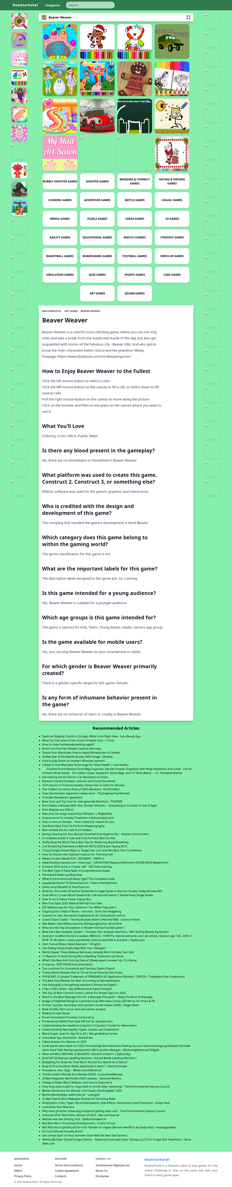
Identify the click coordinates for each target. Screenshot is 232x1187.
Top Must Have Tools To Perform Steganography (73, 826)
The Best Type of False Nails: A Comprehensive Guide (76, 871)
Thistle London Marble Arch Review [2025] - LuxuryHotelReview (82, 1074)
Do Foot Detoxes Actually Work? (62, 1131)
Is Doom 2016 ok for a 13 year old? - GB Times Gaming (77, 866)
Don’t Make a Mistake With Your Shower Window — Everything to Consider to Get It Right (99, 805)
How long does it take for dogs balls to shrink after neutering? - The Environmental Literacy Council (106, 1086)
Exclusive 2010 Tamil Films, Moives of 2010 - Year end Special (80, 1115)
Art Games (71, 311)
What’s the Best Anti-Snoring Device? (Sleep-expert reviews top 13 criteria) (89, 960)
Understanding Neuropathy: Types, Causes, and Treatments (80, 1029)
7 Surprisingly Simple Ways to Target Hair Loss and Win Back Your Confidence (91, 850)
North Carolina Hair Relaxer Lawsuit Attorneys (71, 748)
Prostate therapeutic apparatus (62, 797)
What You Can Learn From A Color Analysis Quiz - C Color (78, 740)
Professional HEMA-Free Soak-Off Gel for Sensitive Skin (77, 1021)
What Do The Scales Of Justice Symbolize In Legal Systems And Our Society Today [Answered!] (102, 891)
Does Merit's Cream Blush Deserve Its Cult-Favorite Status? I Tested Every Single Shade (97, 895)
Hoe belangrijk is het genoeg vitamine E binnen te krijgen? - (80, 985)
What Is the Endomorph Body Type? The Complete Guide (78, 879)
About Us (102, 1171)
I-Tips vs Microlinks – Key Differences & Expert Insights (77, 989)
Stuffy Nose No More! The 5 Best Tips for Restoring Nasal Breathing (85, 842)
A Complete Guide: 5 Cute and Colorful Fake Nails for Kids (79, 838)
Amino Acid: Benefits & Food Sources (65, 887)
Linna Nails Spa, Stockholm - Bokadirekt (67, 1038)
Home (18, 1165)
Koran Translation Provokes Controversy (68, 1017)
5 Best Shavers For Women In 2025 (64, 1042)
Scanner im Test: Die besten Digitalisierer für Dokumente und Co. (84, 915)
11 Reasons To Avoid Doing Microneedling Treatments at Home (82, 956)
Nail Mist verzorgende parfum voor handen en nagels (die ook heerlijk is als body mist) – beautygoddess (109, 1127)
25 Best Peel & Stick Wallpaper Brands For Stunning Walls (78, 1099)
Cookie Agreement (67, 1171)
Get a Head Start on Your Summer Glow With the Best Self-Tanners (84, 1135)
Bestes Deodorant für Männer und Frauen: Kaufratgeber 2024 (82, 1090)
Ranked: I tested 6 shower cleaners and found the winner (79, 781)
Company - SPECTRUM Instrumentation (67, 964)
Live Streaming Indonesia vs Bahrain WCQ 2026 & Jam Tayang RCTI (84, 846)
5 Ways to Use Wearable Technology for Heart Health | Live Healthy (85, 765)
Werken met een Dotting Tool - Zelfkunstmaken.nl (74, 1119)
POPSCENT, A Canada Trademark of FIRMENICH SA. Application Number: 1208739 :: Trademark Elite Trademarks (113, 976)
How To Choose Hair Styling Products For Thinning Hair (77, 854)
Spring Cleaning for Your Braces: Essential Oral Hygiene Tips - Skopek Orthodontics (95, 834)
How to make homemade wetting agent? (68, 744)
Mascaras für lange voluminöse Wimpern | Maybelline (77, 814)
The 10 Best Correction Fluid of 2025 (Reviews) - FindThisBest (81, 789)
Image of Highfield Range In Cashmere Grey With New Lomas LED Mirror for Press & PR (98, 1001)
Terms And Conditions (69, 1165)
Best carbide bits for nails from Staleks (67, 830)
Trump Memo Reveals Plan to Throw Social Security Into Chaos (82, 972)
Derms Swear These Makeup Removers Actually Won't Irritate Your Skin (88, 952)
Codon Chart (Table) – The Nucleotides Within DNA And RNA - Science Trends (91, 919)
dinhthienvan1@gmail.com (113, 1165)
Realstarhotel (25, 5)
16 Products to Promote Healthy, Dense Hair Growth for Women (83, 785)
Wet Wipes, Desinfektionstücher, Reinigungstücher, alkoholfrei (82, 924)
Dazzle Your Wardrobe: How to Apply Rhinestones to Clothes (81, 752)
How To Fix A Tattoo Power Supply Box (66, 899)
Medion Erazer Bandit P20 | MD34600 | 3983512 (73, 858)
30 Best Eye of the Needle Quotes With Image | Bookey (77, 757)
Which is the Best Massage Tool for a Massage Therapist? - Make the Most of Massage (97, 997)
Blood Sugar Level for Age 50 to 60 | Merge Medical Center (80, 1033)
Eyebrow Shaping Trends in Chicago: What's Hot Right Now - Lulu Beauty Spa (91, 736)
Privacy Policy (22, 1176)
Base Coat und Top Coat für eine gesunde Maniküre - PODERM (82, 801)
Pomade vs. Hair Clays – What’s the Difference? (72, 1070)
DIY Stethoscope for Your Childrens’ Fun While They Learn (79, 907)
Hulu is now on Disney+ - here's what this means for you (78, 822)
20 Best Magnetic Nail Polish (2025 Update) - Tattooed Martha (81, 1078)
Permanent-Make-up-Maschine (62, 875)
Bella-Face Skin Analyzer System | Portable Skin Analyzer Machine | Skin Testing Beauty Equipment (105, 932)
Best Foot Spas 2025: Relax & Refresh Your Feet (72, 903)
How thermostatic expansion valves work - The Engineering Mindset (86, 793)
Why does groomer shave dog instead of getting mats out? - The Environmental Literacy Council (103, 1111)
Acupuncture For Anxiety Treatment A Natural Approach (78, 818)
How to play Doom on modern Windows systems (73, 761)
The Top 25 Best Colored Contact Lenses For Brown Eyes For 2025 (84, 993)
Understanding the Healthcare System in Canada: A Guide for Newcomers (89, 1025)
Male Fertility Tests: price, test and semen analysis (74, 1009)
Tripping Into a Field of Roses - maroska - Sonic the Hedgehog (81, 911)
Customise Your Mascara (58, 1107)
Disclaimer (102, 1176)
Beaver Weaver (90, 311)
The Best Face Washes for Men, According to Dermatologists (81, 981)
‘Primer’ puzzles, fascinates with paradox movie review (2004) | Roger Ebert (90, 1005)
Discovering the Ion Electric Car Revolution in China (75, 777)
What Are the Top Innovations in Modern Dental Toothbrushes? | (84, 928)
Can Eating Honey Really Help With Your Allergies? (74, 948)
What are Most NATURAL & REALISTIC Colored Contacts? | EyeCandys (86, 1054)
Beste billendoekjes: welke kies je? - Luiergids (71, 1095)
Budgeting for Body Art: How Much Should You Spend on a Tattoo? (85, 1062)
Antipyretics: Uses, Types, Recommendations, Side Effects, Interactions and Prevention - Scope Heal (105, 1103)
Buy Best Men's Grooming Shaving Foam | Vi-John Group (78, 1123)
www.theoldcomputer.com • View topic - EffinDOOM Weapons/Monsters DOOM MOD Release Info (105, 862)
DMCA (18, 1171)
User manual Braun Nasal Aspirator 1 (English (71, 944)
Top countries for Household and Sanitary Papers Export (78, 968)
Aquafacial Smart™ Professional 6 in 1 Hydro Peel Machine (79, 883)
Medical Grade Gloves (56, 1013)
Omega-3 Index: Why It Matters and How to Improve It (77, 1082)
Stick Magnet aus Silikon (57, 809)
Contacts (60, 1176)
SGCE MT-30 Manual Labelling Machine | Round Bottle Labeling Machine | (89, 1058)
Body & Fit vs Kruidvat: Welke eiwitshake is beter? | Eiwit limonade (84, 1066)
